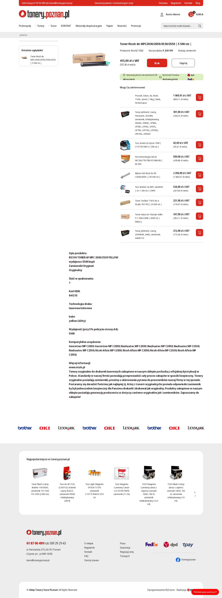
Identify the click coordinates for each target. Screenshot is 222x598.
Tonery (40, 25)
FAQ (86, 556)
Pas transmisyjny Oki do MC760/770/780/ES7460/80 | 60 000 (148, 160)
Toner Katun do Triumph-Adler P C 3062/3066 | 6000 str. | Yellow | (148, 218)
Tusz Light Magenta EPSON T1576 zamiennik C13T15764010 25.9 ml (94, 491)
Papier (109, 25)
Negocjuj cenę (127, 551)
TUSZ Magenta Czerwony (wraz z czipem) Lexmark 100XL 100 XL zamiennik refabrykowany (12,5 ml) (148, 494)
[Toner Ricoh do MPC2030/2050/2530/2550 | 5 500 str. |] (91, 59)
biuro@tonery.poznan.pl (37, 560)
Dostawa (163, 3)
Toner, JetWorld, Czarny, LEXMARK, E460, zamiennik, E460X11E (148, 234)
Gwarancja (125, 547)
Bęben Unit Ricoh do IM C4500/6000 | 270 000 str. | (147, 175)
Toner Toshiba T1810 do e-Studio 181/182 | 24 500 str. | (148, 202)
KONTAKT (66, 25)
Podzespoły (25, 25)
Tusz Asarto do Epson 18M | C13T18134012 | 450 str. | (148, 144)
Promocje (136, 25)
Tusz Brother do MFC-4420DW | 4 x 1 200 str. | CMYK (149, 188)
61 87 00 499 (39, 3)
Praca (122, 543)
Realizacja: (182, 590)
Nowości (121, 25)
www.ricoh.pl (77, 367)
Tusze (53, 25)
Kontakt (188, 3)
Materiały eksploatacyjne (89, 25)
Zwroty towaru (91, 560)
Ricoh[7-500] (137, 50)
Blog (198, 3)
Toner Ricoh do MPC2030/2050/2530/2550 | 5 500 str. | (43, 59)
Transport (125, 556)
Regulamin (176, 3)
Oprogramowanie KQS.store (161, 590)
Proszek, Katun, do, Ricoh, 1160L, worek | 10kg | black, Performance (148, 99)
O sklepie (88, 543)
